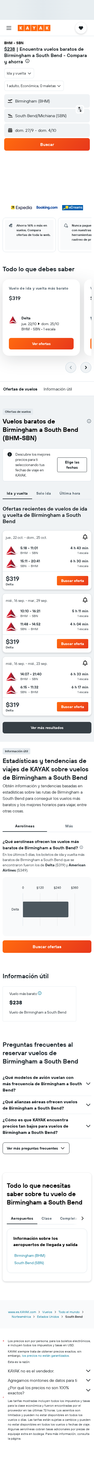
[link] (47, 946)
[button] (9, 28)
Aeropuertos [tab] (22, 1218)
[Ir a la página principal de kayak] (34, 28)
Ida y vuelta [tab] (17, 493)
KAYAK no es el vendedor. (31, 1370)
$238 (9, 49)
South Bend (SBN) (29, 1262)
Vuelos (47, 1312)
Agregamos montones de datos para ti (42, 1380)
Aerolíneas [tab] (24, 826)
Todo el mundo (69, 1312)
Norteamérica (21, 1317)
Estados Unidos (48, 1317)
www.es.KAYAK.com (22, 1312)
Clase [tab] (47, 1218)
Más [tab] (69, 826)
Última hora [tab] (70, 493)
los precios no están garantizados (45, 1355)
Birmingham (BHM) (29, 1255)
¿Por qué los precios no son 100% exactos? (38, 1390)
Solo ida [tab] (43, 493)
